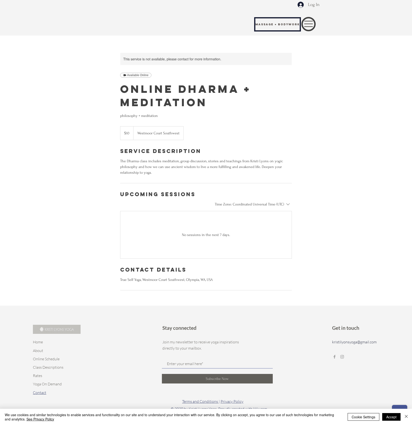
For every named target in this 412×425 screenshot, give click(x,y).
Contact (39, 392)
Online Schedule (46, 359)
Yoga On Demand (47, 384)
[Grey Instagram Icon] (342, 356)
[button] (308, 24)
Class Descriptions (48, 367)
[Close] (406, 417)
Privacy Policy (232, 401)
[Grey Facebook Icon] (334, 356)
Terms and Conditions (200, 401)
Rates (37, 375)
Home (38, 342)
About (38, 350)
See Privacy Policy (40, 419)
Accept (391, 417)
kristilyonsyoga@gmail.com (354, 342)
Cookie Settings (363, 417)
